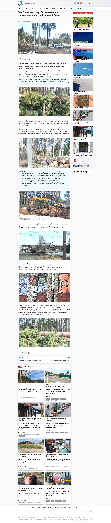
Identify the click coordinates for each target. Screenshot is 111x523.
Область (46, 8)
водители (21, 434)
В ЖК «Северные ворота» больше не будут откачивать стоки (57, 385)
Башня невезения (24, 385)
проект (35, 468)
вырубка (20, 21)
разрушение (33, 397)
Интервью (36, 434)
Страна (54, 8)
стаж (34, 502)
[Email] (27, 59)
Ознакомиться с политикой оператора (80, 520)
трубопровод (53, 400)
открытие (61, 466)
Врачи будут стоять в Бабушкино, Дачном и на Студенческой (57, 487)
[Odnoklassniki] (22, 59)
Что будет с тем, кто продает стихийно (56, 419)
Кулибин (56, 466)
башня (20, 397)
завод (52, 466)
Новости (32, 8)
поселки (31, 468)
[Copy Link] (29, 59)
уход (40, 502)
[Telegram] (24, 59)
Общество (62, 8)
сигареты (62, 432)
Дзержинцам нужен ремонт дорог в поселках (30, 455)
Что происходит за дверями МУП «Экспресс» (29, 419)
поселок (48, 400)
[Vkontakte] (20, 59)
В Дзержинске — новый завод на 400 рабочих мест (57, 455)
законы (52, 432)
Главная (25, 8)
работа (65, 466)
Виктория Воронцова (32, 19)
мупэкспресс (22, 436)
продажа (57, 432)
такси (66, 432)
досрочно (25, 502)
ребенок (30, 502)
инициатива (25, 468)
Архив (70, 8)
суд (37, 502)
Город (39, 8)
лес (32, 21)
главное (24, 21)
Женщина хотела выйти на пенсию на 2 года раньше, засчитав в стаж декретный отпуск (30, 488)
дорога (28, 21)
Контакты (78, 8)
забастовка (30, 434)
